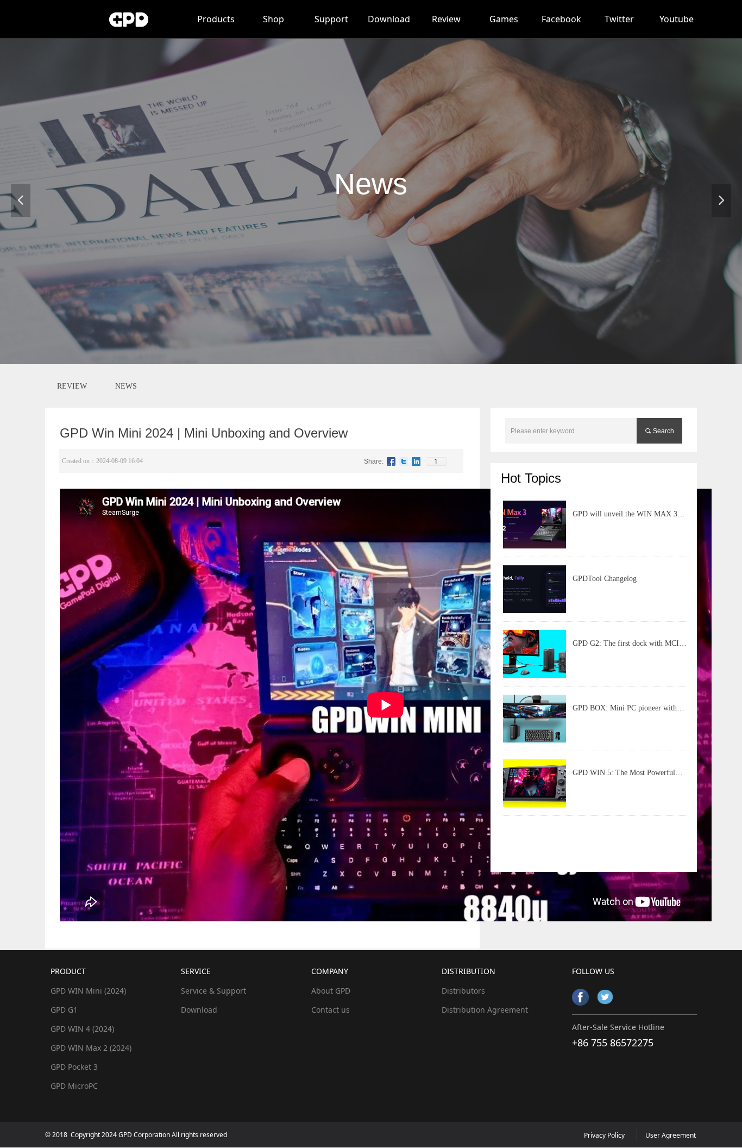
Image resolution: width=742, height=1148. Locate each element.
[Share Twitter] (403, 461)
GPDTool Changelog (605, 579)
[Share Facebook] (391, 461)
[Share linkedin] (416, 461)
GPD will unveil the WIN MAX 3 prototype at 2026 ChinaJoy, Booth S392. (626, 519)
